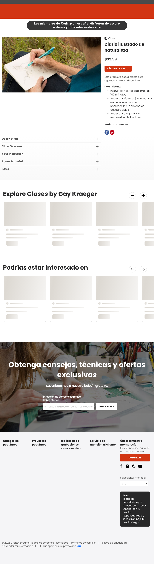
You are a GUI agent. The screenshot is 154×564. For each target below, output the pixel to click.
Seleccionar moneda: (133, 477)
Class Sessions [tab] (12, 146)
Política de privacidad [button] (114, 542)
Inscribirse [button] (106, 406)
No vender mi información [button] (17, 546)
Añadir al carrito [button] (118, 68)
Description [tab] (10, 139)
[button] (107, 132)
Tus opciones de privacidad (59, 546)
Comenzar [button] (135, 457)
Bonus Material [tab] (12, 161)
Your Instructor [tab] (12, 154)
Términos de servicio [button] (83, 542)
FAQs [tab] (5, 169)
